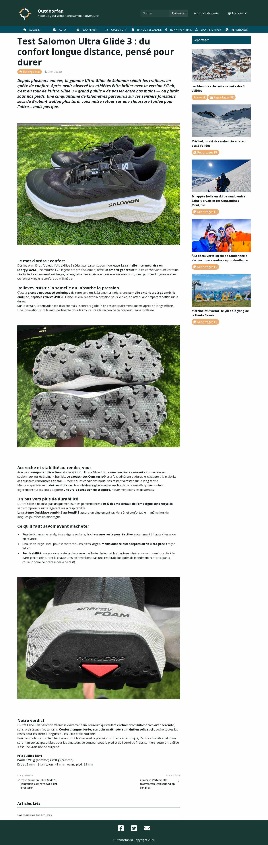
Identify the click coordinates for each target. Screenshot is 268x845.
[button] (237, 13)
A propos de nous (206, 13)
